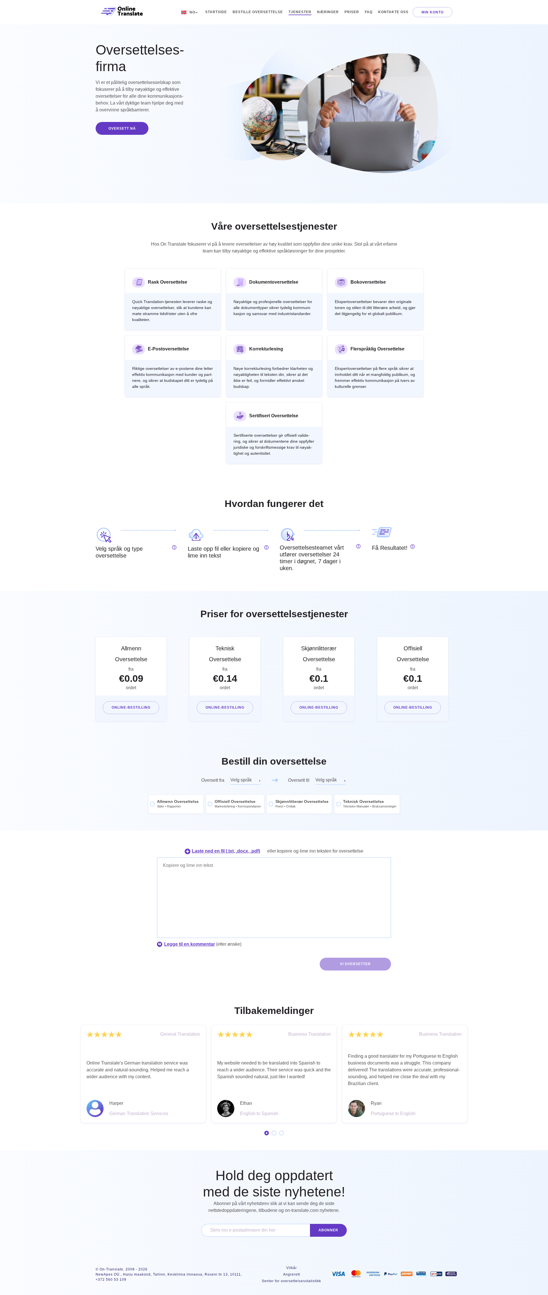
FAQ (368, 12)
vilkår (291, 1268)
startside (216, 12)
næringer (328, 12)
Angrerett (291, 1274)
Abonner (328, 1230)
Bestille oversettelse (258, 12)
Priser (351, 12)
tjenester (300, 12)
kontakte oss (393, 12)
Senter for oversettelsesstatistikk (291, 1281)
